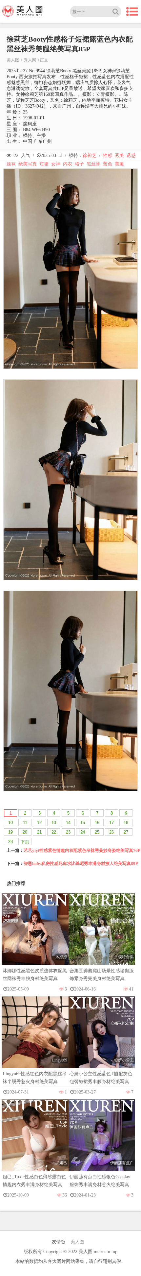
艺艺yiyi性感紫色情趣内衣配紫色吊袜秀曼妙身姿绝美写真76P (82, 850)
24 (82, 832)
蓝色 (107, 164)
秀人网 (30, 60)
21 (39, 832)
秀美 (119, 155)
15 (82, 822)
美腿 (119, 164)
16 (97, 822)
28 (10, 841)
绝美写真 (27, 164)
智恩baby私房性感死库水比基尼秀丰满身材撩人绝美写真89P (81, 863)
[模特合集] (102, 942)
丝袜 (11, 164)
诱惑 (131, 155)
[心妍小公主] (102, 1045)
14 (68, 822)
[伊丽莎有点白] (102, 1149)
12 (39, 822)
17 (111, 822)
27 (126, 832)
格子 (79, 164)
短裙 (44, 164)
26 (111, 832)
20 (25, 832)
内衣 (67, 164)
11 (25, 822)
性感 (107, 155)
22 (53, 832)
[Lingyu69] (35, 1045)
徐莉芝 (89, 155)
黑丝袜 (93, 164)
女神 (55, 164)
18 (126, 822)
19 (10, 832)
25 (97, 832)
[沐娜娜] (35, 942)
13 (53, 822)
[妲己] (35, 1149)
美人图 (13, 60)
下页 (25, 841)
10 (10, 822)
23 (68, 832)
